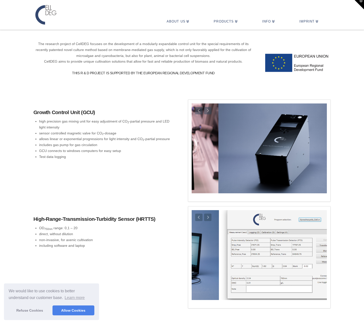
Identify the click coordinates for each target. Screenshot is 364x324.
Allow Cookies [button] (73, 310)
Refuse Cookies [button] (29, 310)
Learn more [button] (75, 298)
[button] (359, 4)
